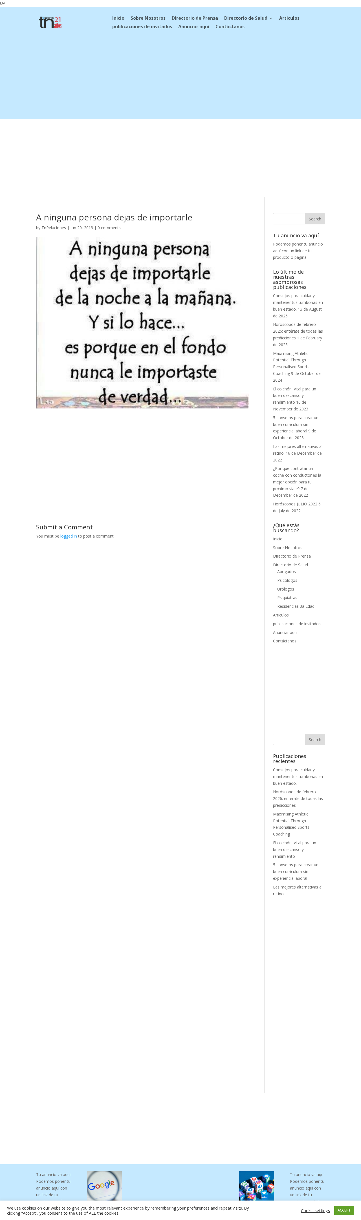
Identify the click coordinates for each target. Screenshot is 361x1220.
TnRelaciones (53, 227)
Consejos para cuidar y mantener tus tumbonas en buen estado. (298, 302)
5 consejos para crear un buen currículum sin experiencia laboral (295, 424)
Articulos (289, 18)
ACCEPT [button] (344, 1210)
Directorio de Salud (245, 18)
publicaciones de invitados (142, 27)
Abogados (286, 571)
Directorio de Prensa (195, 18)
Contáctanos (230, 27)
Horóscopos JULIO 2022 (295, 504)
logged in (68, 536)
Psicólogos (287, 580)
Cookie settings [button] (315, 1210)
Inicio (118, 18)
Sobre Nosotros (148, 18)
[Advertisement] (180, 79)
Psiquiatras (287, 597)
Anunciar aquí (193, 27)
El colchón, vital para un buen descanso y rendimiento (294, 395)
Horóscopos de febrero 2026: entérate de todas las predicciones (298, 331)
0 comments (109, 227)
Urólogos (285, 589)
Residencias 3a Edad (295, 606)
